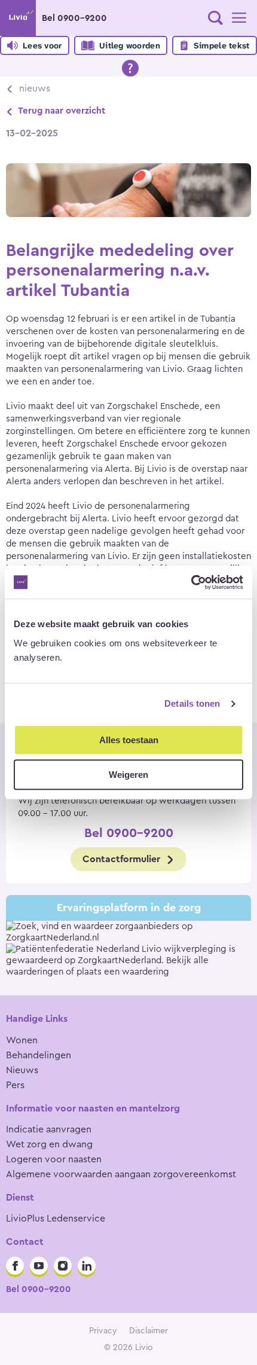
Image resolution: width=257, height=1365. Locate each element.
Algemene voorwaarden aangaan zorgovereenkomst (121, 1174)
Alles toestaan (128, 740)
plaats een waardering (123, 971)
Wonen (22, 1040)
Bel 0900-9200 (74, 18)
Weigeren (128, 774)
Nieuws (34, 88)
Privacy (103, 1331)
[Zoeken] (215, 18)
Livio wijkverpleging (184, 949)
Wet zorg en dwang (49, 1144)
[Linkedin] (87, 1266)
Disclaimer (148, 1331)
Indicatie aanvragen (48, 1129)
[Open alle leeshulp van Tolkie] (130, 68)
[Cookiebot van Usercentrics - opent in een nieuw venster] (191, 582)
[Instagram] (63, 1266)
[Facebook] (15, 1266)
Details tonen (192, 703)
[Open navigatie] (239, 18)
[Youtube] (39, 1266)
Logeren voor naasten (54, 1159)
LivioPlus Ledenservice (55, 1218)
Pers (15, 1085)
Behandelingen (38, 1055)
